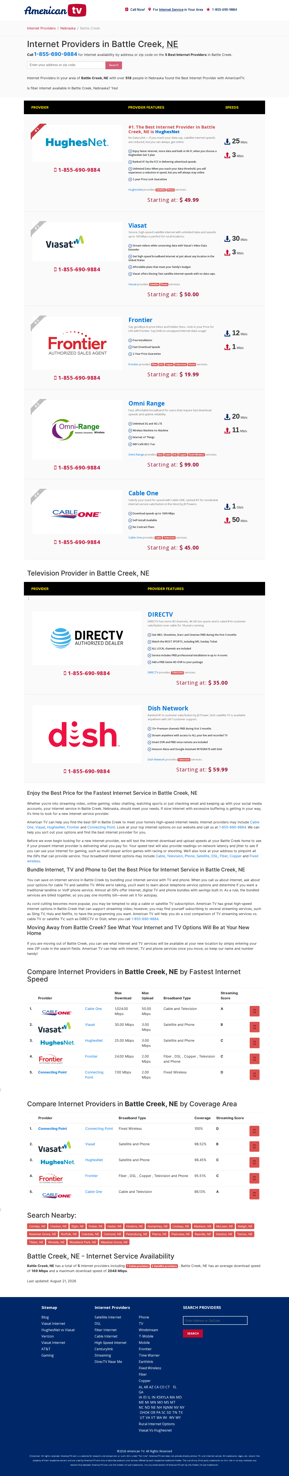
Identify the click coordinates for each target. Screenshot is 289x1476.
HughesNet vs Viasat (58, 1330)
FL (175, 1387)
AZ (151, 1387)
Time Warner (149, 1355)
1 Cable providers (138, 1266)
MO (160, 1402)
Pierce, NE (159, 1234)
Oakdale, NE (90, 1234)
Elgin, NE (78, 1226)
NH (159, 1407)
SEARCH (193, 1333)
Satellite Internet (108, 1317)
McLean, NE (224, 1226)
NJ (165, 1407)
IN (154, 1397)
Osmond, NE (112, 1234)
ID (145, 1397)
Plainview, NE (180, 1234)
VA (148, 1417)
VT (153, 1417)
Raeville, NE (203, 1234)
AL (141, 1387)
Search (113, 65)
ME (141, 1402)
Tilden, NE (36, 1242)
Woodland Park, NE (82, 1242)
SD (169, 1412)
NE (153, 1407)
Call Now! (137, 10)
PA (158, 1412)
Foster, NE (96, 1226)
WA (159, 1417)
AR (146, 1387)
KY (163, 1397)
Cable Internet (106, 1336)
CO (162, 1387)
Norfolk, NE (69, 1234)
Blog (45, 1317)
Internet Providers (41, 28)
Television (175, 856)
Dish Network (168, 708)
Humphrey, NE (158, 1226)
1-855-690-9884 (224, 10)
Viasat (137, 225)
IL (149, 1397)
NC (141, 1407)
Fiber (224, 856)
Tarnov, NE (244, 1234)
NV (176, 1407)
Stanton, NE (224, 1234)
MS (166, 1402)
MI (147, 1402)
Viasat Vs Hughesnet (155, 1430)
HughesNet (167, 131)
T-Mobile (146, 1336)
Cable (160, 856)
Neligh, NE (245, 1226)
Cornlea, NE (37, 1226)
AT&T (46, 1349)
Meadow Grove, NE (114, 1242)
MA (172, 1397)
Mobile (144, 1342)
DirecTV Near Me (108, 1361)
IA (140, 1397)
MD (179, 1397)
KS (159, 1397)
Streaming (103, 1355)
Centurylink (104, 1349)
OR (153, 1412)
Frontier (140, 320)
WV (172, 1417)
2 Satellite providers (164, 1266)
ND (147, 1407)
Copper (236, 856)
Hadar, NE (114, 1226)
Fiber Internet (106, 1330)
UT (142, 1417)
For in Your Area (178, 10)
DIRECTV (160, 614)
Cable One (143, 493)
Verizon (47, 1336)
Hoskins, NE (134, 1226)
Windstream (148, 1330)
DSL (214, 856)
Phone (190, 856)
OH (142, 1412)
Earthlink (146, 1361)
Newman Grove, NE (42, 1234)
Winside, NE (56, 1242)
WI (165, 1417)
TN (174, 1412)
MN (153, 1402)
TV (141, 1323)
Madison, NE (202, 1226)
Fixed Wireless (150, 1368)
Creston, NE (58, 1226)
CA (156, 1387)
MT (173, 1402)
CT (167, 1387)
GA (141, 1392)
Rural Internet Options (157, 1424)
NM (170, 1407)
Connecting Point (101, 827)
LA (167, 1397)
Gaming (47, 1355)
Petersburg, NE (136, 1234)
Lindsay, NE (181, 1226)
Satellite (203, 856)
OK (147, 1412)
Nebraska (68, 28)
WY (178, 1417)
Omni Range (146, 403)
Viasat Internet (53, 1323)
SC (164, 1412)
